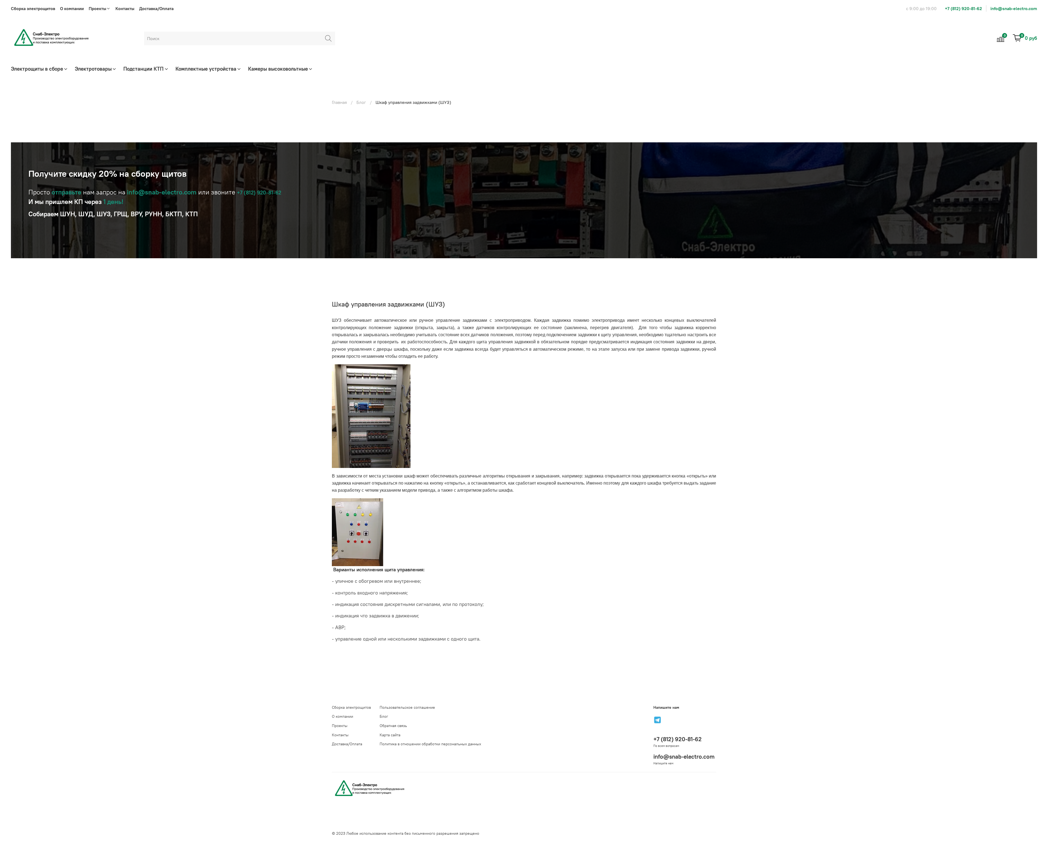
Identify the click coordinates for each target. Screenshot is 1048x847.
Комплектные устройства (205, 68)
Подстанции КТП (143, 68)
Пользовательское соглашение (407, 707)
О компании (72, 8)
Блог (361, 102)
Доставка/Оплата (156, 8)
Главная (339, 102)
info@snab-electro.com (1013, 8)
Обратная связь (393, 725)
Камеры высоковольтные (278, 68)
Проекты (339, 725)
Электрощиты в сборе (37, 68)
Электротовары (93, 68)
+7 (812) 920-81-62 (963, 8)
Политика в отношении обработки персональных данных (430, 743)
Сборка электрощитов (33, 8)
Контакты (124, 8)
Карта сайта (390, 734)
